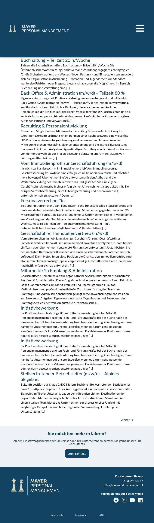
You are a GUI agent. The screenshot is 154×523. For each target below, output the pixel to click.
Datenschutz (56, 515)
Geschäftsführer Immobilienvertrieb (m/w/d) (64, 233)
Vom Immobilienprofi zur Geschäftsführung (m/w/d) (71, 163)
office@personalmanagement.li (123, 485)
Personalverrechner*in (43, 201)
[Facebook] (116, 500)
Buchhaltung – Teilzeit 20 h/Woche (55, 60)
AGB (101, 515)
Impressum (81, 515)
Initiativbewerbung (39, 308)
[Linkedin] (140, 500)
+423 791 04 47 (132, 480)
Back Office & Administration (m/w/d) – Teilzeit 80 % (73, 93)
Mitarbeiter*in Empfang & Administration (61, 271)
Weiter (127, 419)
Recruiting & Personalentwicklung (54, 126)
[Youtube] (132, 500)
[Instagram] (124, 500)
